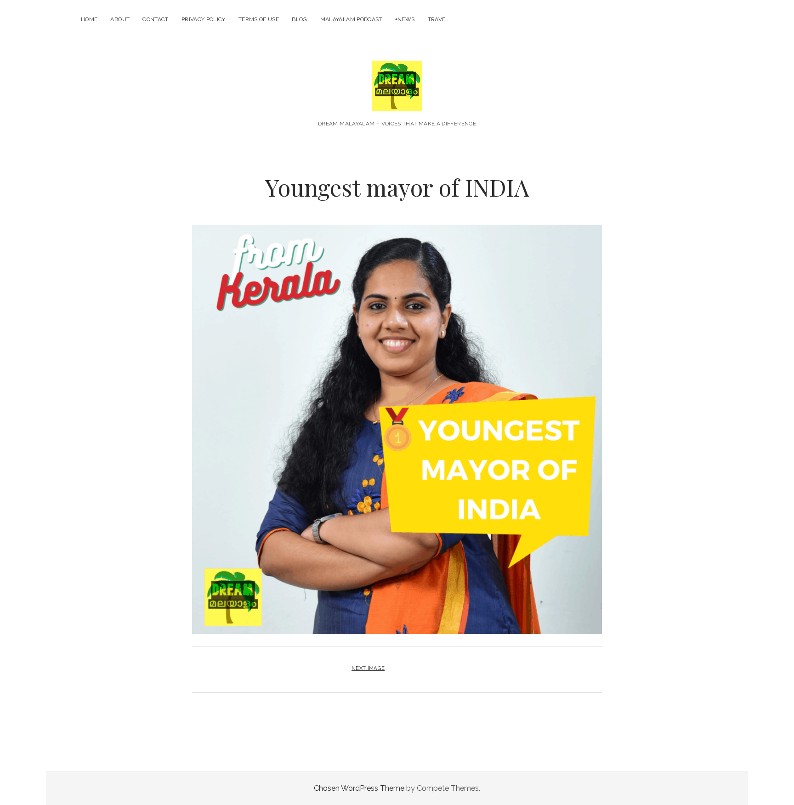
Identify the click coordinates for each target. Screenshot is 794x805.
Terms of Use (258, 19)
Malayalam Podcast (351, 19)
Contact (155, 19)
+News (405, 19)
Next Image (368, 668)
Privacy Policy (203, 19)
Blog (299, 19)
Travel (438, 19)
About (120, 19)
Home (89, 19)
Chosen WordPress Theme (359, 788)
